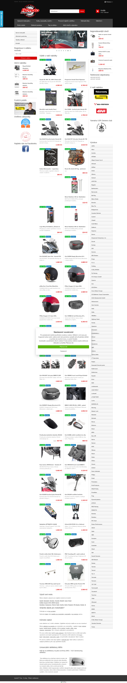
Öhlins (93, 460)
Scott (92, 542)
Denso (93, 234)
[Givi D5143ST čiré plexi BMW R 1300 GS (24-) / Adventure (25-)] (51, 364)
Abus (92, 149)
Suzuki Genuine (95, 556)
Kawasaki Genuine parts (98, 365)
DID (92, 248)
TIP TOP (93, 584)
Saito (92, 531)
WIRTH (93, 612)
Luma (93, 400)
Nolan (93, 457)
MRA (92, 432)
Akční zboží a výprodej (70, 25)
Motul (93, 429)
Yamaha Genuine (96, 623)
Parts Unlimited (95, 471)
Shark (93, 549)
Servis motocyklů (20, 32)
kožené (63, 628)
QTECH (93, 503)
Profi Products (95, 485)
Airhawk (93, 163)
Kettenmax (94, 372)
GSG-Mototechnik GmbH (98, 298)
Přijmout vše (63, 346)
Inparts (93, 340)
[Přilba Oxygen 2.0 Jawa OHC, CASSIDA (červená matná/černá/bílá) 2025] (51, 304)
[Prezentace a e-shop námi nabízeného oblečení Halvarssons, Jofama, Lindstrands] (101, 94)
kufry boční (46, 637)
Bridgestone (94, 209)
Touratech (94, 591)
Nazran (93, 443)
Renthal (93, 513)
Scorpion (93, 538)
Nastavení (63, 351)
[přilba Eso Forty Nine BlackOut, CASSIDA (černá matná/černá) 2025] (51, 274)
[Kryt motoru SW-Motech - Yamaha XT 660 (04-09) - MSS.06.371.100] (51, 453)
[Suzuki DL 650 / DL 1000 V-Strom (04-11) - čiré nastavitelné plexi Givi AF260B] (51, 68)
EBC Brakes (94, 255)
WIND (93, 609)
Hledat (82, 11)
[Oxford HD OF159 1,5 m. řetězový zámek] (76, 513)
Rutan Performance (96, 524)
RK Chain (94, 520)
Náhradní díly (85, 21)
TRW (92, 598)
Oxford (93, 467)
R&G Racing (94, 506)
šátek (46, 614)
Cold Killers (94, 223)
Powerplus (94, 482)
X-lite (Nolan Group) (96, 619)
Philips (93, 474)
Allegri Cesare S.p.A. (97, 160)
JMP (92, 347)
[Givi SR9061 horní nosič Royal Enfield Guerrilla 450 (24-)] (76, 364)
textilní (68, 628)
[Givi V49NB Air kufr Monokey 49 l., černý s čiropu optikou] (76, 304)
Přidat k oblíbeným (33, 678)
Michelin (93, 418)
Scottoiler (94, 545)
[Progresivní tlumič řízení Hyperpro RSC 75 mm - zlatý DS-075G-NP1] (76, 68)
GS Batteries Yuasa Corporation (100, 294)
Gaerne (93, 280)
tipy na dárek (51, 611)
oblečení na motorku (49, 626)
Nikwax (93, 450)
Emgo (93, 259)
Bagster (93, 185)
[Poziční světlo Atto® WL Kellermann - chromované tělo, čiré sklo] (51, 542)
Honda (93, 322)
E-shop (25, 678)
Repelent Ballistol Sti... (105, 68)
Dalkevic (93, 227)
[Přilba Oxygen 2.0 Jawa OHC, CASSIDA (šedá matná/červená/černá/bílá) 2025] (76, 274)
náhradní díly (65, 639)
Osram (93, 464)
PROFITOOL (95, 489)
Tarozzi (93, 570)
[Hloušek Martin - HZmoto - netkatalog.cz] (25, 135)
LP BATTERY (95, 397)
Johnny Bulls (94, 354)
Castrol (93, 216)
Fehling (93, 266)
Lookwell (93, 393)
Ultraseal (93, 602)
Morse (93, 421)
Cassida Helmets (96, 213)
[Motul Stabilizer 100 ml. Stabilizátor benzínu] (76, 185)
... (48, 83)
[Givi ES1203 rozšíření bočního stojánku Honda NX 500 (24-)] (76, 483)
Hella (92, 312)
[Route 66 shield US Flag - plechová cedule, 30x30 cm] (76, 157)
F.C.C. (93, 262)
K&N (92, 383)
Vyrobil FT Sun (18, 678)
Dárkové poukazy (36, 25)
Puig (92, 496)
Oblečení (99, 21)
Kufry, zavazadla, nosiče (43, 21)
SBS (92, 535)
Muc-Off (93, 436)
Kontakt (18, 43)
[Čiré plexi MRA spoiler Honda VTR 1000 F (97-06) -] (76, 572)
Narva (93, 439)
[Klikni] (101, 127)
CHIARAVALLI (95, 333)
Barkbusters (94, 188)
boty (80, 626)
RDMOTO (94, 510)
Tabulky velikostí (20, 39)
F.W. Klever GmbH (96, 276)
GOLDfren (94, 287)
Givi (92, 284)
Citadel (93, 220)
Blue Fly (93, 206)
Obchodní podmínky (21, 36)
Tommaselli (94, 588)
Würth (93, 616)
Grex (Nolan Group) (96, 291)
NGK (92, 446)
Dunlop (93, 245)
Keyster (93, 375)
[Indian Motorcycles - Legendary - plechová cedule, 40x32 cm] (51, 157)
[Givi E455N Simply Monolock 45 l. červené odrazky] (76, 245)
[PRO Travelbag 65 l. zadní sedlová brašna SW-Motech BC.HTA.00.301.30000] (76, 542)
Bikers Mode (94, 199)
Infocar (93, 337)
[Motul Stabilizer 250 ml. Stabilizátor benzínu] (76, 215)
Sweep (93, 563)
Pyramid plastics (95, 499)
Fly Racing (94, 273)
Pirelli (92, 478)
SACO (93, 527)
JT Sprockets (95, 358)
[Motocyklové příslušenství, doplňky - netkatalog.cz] (25, 140)
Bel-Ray (93, 195)
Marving (93, 407)
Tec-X (93, 573)
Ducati (93, 241)
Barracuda (94, 192)
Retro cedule (21, 25)
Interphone (94, 344)
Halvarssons (94, 301)
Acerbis (93, 153)
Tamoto (93, 566)
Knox (92, 379)
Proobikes (94, 492)
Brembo (93, 202)
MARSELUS (94, 404)
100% (93, 146)
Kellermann (94, 368)
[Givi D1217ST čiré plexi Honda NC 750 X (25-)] (76, 127)
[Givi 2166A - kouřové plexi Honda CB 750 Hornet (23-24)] (76, 98)
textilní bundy (47, 628)
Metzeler (93, 414)
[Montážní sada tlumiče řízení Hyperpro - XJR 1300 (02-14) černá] (51, 98)
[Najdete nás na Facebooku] (25, 148)
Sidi (92, 552)
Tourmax (93, 595)
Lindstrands (94, 386)
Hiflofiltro (93, 315)
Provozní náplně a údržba (66, 21)
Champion (94, 330)
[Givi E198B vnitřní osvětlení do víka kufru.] (76, 423)
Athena (93, 174)
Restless (93, 517)
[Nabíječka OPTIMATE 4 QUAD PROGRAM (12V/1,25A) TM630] (51, 513)
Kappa (93, 361)
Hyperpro (94, 326)
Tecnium (93, 581)
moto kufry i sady (54, 637)
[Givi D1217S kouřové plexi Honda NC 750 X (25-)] (51, 127)
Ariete (93, 170)
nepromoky (48, 630)
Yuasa (93, 627)
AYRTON (93, 181)
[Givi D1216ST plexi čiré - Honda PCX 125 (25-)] (51, 245)
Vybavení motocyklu (23, 21)
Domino (93, 252)
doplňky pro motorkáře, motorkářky (61, 614)
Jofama (93, 351)
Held (92, 308)
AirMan (93, 167)
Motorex (93, 425)
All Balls (93, 156)
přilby (71, 628)
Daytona (93, 231)
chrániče (54, 628)
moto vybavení (60, 633)
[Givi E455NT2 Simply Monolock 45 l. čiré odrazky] (51, 394)
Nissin (93, 453)
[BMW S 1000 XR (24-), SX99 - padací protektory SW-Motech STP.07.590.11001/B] (76, 394)
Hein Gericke (95, 305)
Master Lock (94, 411)
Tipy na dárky (52, 25)
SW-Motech (94, 559)
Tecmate (93, 577)
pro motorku (75, 614)
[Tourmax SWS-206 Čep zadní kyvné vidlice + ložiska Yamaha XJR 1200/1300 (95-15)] (51, 572)
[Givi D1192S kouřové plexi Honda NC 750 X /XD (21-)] (51, 483)
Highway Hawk (95, 319)
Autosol (93, 177)
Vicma (93, 605)
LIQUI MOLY (94, 390)
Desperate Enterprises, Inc (98, 238)
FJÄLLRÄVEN (95, 269)
